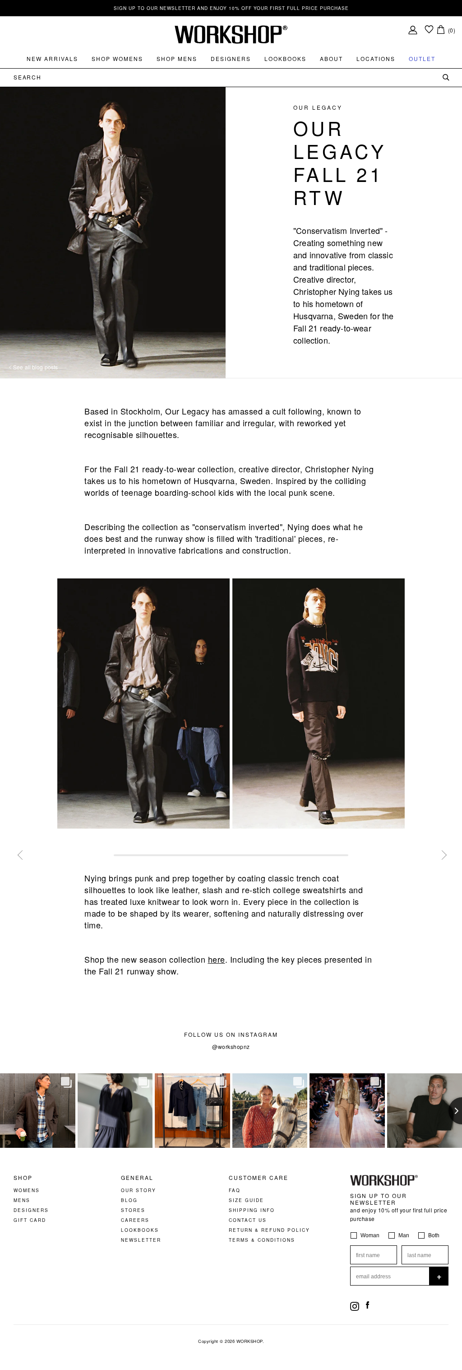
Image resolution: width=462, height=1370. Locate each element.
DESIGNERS (31, 1210)
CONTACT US (248, 1220)
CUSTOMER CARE (258, 1177)
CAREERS (135, 1220)
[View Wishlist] (429, 30)
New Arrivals (52, 58)
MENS (22, 1200)
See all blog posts (35, 367)
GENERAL (137, 1177)
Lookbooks (285, 58)
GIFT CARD (30, 1220)
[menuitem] (52, 58)
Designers (231, 58)
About (331, 58)
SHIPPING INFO (252, 1210)
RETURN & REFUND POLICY (269, 1230)
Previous (21, 854)
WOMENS (27, 1190)
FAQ (234, 1190)
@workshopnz (231, 1046)
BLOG (129, 1200)
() (452, 30)
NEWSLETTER (141, 1240)
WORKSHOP (249, 1341)
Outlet (422, 58)
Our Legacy (317, 107)
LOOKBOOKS (140, 1230)
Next (441, 854)
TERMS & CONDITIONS (262, 1240)
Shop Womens (117, 58)
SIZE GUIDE (246, 1200)
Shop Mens (177, 58)
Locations (375, 58)
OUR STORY (138, 1190)
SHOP (23, 1177)
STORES (133, 1210)
